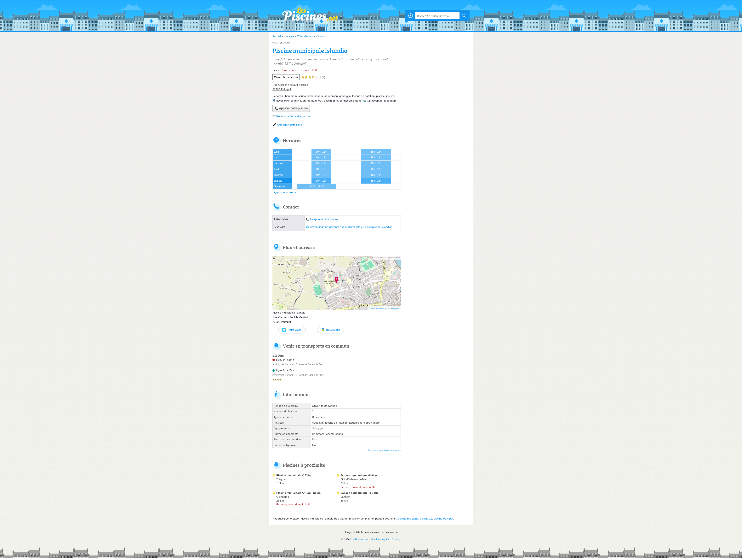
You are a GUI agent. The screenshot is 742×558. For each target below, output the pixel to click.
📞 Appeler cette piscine (291, 108)
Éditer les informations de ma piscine (384, 450)
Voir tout (277, 379)
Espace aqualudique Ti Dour (359, 492)
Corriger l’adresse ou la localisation (384, 308)
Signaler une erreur (284, 192)
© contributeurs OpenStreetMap (387, 258)
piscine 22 (426, 518)
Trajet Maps (333, 329)
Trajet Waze (294, 329)
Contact (396, 539)
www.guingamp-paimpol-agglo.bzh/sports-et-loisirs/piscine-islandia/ (351, 227)
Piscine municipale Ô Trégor (294, 475)
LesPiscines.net (314, 15)
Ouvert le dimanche (286, 77)
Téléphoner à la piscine (324, 219)
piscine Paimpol (443, 518)
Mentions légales (380, 539)
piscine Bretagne (408, 518)
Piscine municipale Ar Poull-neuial (298, 492)
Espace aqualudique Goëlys (359, 475)
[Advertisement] (437, 68)
